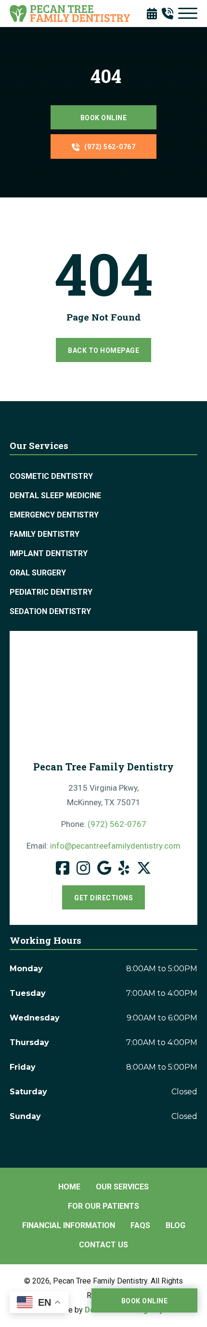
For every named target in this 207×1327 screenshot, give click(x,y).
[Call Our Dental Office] (170, 13)
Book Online (103, 118)
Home (69, 1186)
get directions (103, 898)
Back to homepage (103, 350)
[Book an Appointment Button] (154, 13)
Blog (175, 1225)
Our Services (122, 1186)
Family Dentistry (44, 534)
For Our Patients (103, 1206)
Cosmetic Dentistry (51, 476)
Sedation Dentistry (50, 611)
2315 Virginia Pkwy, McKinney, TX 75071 (104, 795)
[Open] (187, 13)
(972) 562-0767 (109, 147)
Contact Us (103, 1244)
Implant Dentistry (49, 553)
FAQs (140, 1225)
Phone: (103, 824)
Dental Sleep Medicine (55, 495)
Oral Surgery (38, 572)
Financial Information (68, 1225)
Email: (103, 846)
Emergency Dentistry (54, 514)
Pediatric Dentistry (51, 592)
